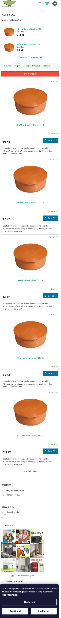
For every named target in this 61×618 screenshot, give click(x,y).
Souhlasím (43, 611)
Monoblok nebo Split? (10, 512)
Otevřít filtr (30, 74)
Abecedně (47, 65)
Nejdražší (19, 65)
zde (18, 594)
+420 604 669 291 (13, 495)
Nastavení (29, 602)
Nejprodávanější (33, 65)
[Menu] (54, 3)
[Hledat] (40, 3)
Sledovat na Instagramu (25, 575)
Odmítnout (15, 611)
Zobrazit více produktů (29, 57)
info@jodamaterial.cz (15, 490)
